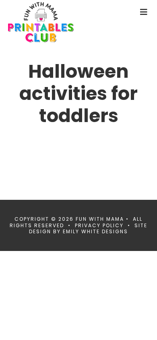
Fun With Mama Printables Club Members (54, 22)
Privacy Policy (99, 225)
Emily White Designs (95, 231)
